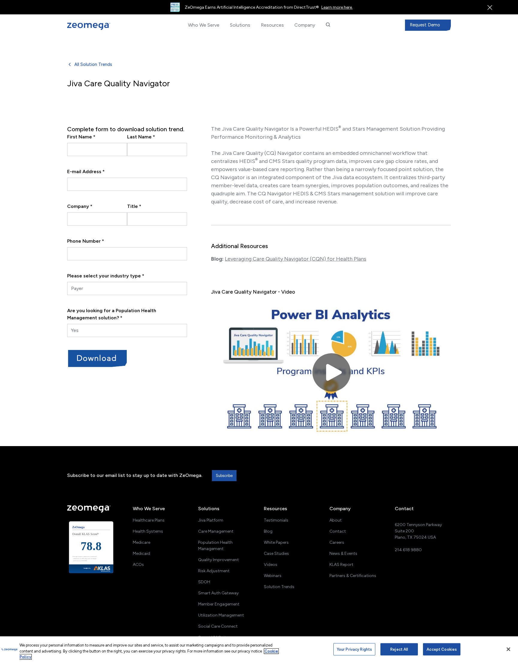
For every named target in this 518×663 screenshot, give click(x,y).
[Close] (508, 649)
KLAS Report (341, 564)
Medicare (141, 542)
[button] (204, 25)
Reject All (399, 649)
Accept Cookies (442, 649)
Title (134, 206)
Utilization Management (221, 615)
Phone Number (85, 241)
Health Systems (148, 531)
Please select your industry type (105, 276)
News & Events (343, 553)
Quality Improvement (218, 559)
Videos (270, 564)
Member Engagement (219, 604)
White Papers (276, 542)
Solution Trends (279, 586)
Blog (268, 531)
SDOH (204, 582)
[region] (259, 649)
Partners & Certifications (352, 575)
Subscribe (224, 475)
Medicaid (141, 553)
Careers (336, 542)
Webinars (272, 575)
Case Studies (276, 553)
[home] (98, 26)
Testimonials (276, 520)
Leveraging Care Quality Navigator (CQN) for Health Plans (295, 259)
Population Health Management (215, 545)
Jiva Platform (210, 520)
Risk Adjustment (214, 570)
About (335, 520)
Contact (337, 531)
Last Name (141, 137)
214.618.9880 (408, 549)
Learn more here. (337, 7)
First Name (81, 137)
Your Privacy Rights (354, 649)
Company (79, 206)
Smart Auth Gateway (218, 593)
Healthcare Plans (149, 520)
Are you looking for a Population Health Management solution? (111, 314)
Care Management (216, 531)
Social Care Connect (218, 626)
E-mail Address (86, 171)
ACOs (138, 564)
